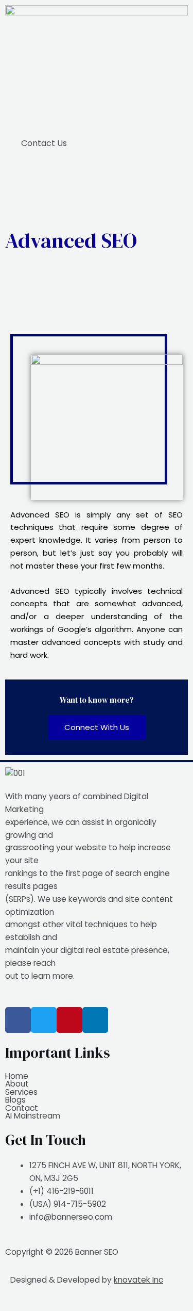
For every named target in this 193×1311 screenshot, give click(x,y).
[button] (96, 113)
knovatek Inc (138, 1279)
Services (21, 1092)
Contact (21, 1108)
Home (16, 1076)
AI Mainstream (32, 1116)
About (17, 1084)
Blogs (15, 1100)
